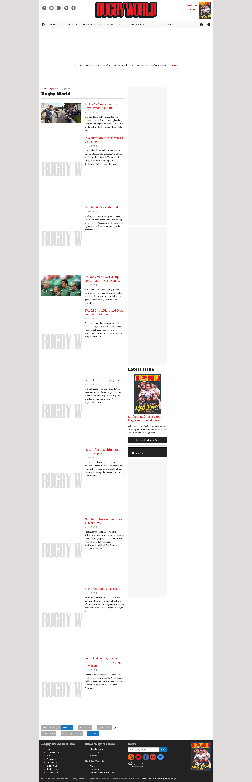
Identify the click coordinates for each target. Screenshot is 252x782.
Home (44, 89)
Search (163, 750)
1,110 (79, 733)
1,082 (108, 727)
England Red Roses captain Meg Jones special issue (146, 418)
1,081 (100, 727)
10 (80, 727)
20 (85, 727)
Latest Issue (141, 369)
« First (65, 727)
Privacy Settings (170, 779)
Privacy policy (159, 779)
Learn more (174, 65)
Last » (95, 733)
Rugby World (54, 89)
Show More (139, 453)
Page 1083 (66, 89)
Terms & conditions (147, 779)
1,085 (52, 733)
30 (90, 727)
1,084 (45, 733)
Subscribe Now (192, 5)
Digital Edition (192, 10)
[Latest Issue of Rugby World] (205, 10)
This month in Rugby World (147, 440)
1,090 (64, 733)
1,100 (71, 733)
